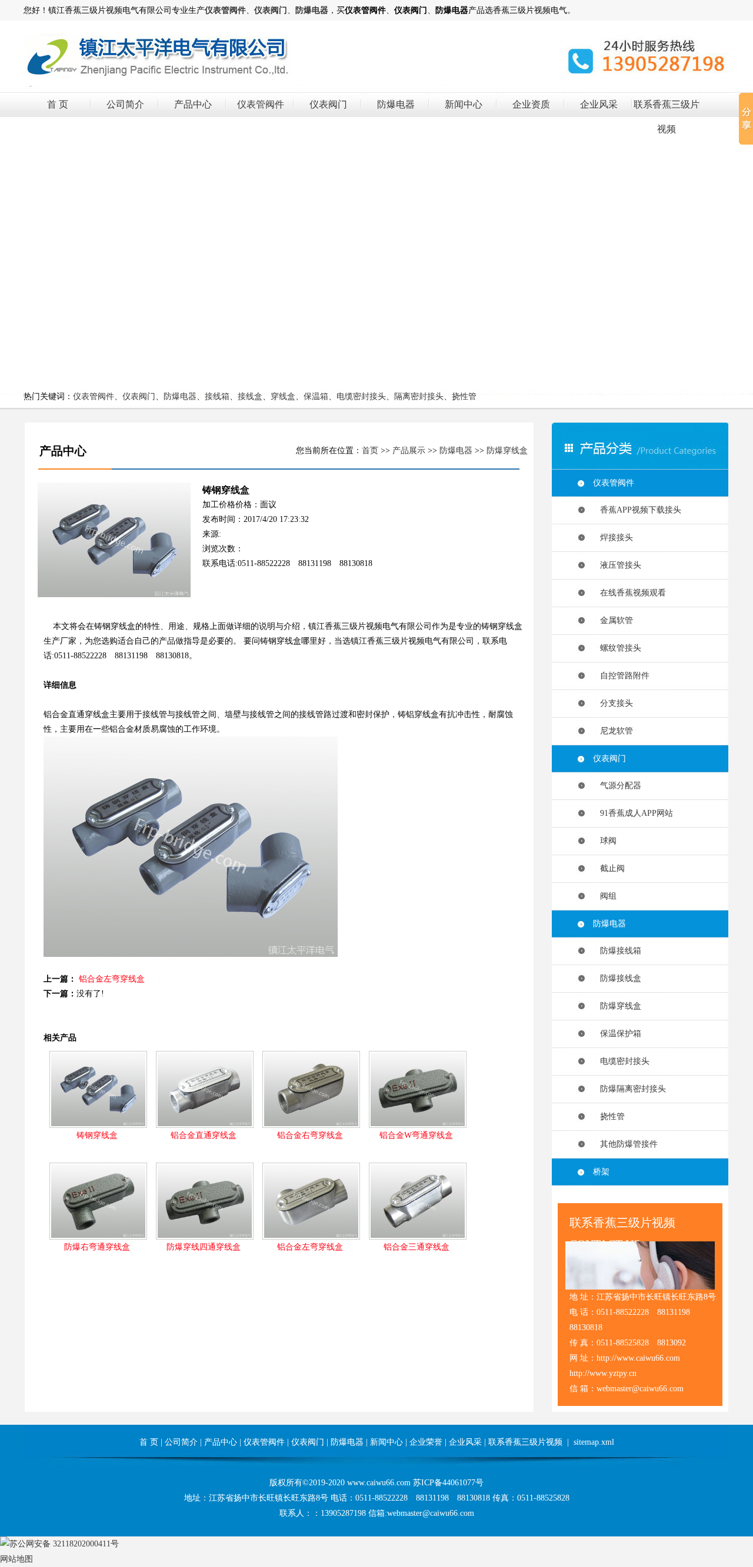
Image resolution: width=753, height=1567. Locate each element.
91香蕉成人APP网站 (633, 813)
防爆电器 (396, 104)
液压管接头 (617, 565)
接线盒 (250, 396)
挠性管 (464, 396)
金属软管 (613, 620)
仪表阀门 (328, 104)
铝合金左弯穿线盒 (112, 979)
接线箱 (217, 396)
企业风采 (599, 104)
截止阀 (609, 868)
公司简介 (125, 104)
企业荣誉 (425, 1442)
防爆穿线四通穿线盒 (203, 1247)
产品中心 (193, 104)
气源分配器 (617, 785)
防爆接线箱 (617, 950)
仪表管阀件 (260, 104)
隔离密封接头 (419, 396)
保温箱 (316, 396)
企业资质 (531, 104)
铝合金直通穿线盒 (203, 1135)
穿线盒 (283, 396)
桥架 (601, 1171)
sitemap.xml (594, 1442)
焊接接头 (613, 537)
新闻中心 (463, 104)
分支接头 (613, 703)
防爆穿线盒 (507, 450)
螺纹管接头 (617, 648)
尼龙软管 (613, 730)
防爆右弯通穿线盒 (97, 1247)
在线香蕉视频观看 (629, 592)
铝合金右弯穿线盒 (310, 1135)
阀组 (605, 896)
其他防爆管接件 (625, 1144)
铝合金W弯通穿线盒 (416, 1135)
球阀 (605, 840)
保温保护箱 (617, 1033)
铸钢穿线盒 (97, 1135)
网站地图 (16, 1559)
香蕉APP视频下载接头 (637, 509)
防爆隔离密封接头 (629, 1088)
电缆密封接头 (361, 396)
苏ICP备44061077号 (448, 1482)
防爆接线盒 (617, 978)
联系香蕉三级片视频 (525, 1442)
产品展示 (408, 450)
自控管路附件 (621, 675)
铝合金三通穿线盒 (416, 1247)
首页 (370, 450)
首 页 (57, 104)
